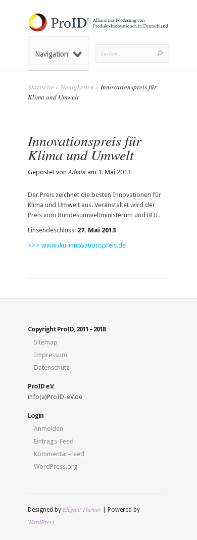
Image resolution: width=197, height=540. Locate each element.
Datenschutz (51, 367)
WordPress (41, 522)
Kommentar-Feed (59, 454)
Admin (77, 171)
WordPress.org (56, 466)
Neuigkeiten (77, 86)
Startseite (41, 86)
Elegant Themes (82, 509)
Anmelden (48, 428)
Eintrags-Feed (54, 441)
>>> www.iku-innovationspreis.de (77, 245)
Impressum (50, 355)
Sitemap (46, 342)
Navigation (51, 54)
